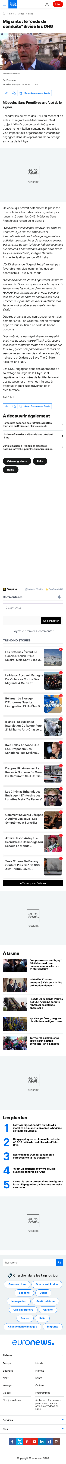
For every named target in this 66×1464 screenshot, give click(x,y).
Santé (38, 1377)
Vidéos (7, 1392)
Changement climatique (22, 1326)
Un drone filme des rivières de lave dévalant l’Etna (28, 436)
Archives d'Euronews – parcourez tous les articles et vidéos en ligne (48, 1404)
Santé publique (45, 1301)
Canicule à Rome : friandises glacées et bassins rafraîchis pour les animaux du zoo (27, 447)
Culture (39, 1385)
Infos (11, 14)
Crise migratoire (17, 461)
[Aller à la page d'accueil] (12, 4)
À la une (11, 953)
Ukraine (48, 1309)
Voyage (7, 1385)
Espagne (24, 1292)
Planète (39, 1370)
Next (5, 1377)
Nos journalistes (12, 1400)
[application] (33, 51)
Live (57, 4)
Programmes (42, 1392)
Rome (10, 469)
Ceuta (43, 1292)
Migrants (52, 1326)
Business (8, 1370)
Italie (30, 14)
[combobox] (33, 1262)
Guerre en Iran (17, 1284)
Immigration (18, 1301)
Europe (7, 1363)
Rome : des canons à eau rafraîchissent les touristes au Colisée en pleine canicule (27, 424)
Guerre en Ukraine (47, 1284)
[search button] (59, 1262)
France (25, 1318)
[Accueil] (4, 13)
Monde (20, 14)
